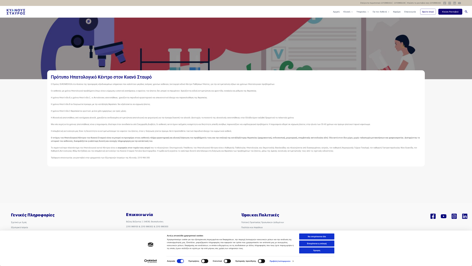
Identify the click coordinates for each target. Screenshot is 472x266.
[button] (428, 12)
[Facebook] (444, 3)
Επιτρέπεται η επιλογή (317, 243)
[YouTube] (459, 3)
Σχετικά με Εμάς (19, 222)
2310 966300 (162, 226)
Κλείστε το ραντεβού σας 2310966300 (424, 3)
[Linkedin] (454, 3)
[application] (351, 12)
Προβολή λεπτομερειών (280, 261)
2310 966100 (132, 226)
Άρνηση (316, 250)
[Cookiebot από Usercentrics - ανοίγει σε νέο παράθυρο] (150, 261)
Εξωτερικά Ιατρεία (19, 227)
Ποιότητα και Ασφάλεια (252, 227)
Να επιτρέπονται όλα (317, 236)
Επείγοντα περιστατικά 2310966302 (376, 3)
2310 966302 (147, 226)
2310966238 (399, 3)
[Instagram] (449, 3)
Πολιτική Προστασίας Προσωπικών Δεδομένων (262, 222)
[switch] (204, 261)
